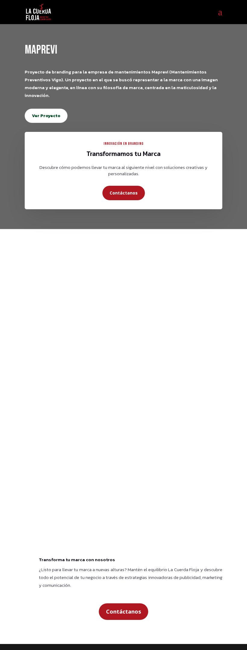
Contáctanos (124, 193)
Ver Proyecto (46, 116)
